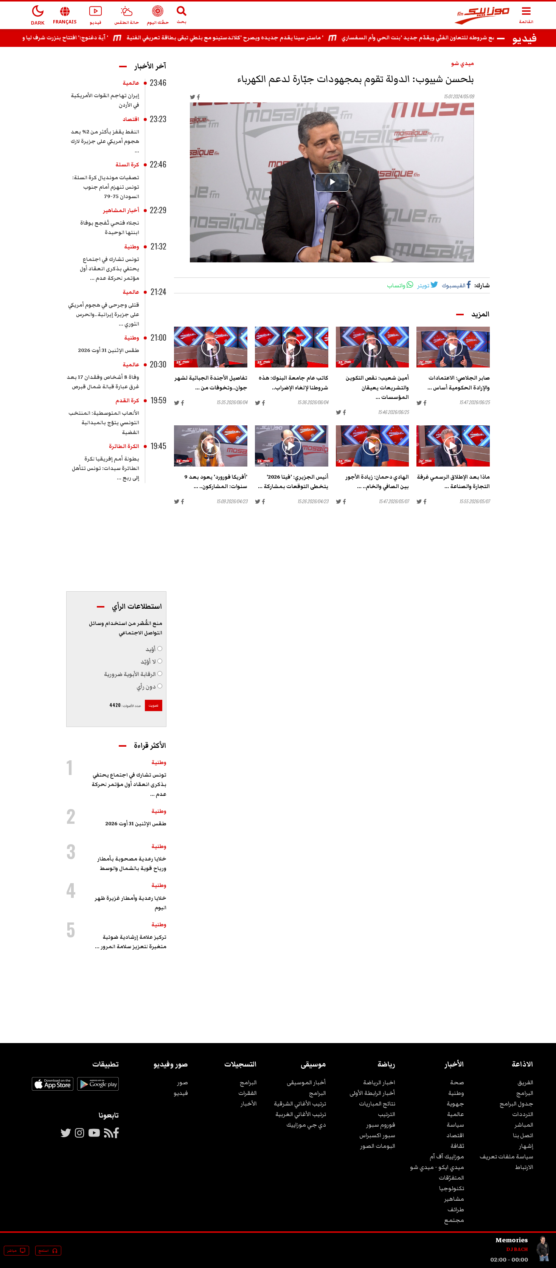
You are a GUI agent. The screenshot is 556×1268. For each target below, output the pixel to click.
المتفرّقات (451, 1177)
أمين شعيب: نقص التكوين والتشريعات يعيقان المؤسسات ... (377, 387)
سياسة (455, 1124)
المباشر (523, 1124)
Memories (511, 1240)
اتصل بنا (523, 1135)
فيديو (181, 1092)
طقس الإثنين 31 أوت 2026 (108, 350)
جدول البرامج (516, 1103)
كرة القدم (127, 401)
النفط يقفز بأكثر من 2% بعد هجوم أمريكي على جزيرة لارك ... (105, 141)
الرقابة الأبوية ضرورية (130, 674)
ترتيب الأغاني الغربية (300, 1114)
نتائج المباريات (377, 1103)
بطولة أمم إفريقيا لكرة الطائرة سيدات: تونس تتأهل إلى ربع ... (105, 468)
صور (182, 1082)
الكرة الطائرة (124, 446)
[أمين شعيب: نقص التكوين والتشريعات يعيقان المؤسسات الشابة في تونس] (372, 347)
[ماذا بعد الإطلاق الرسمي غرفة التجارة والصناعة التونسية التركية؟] (453, 446)
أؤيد (151, 649)
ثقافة (457, 1145)
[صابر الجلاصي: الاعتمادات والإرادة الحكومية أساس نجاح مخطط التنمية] (453, 347)
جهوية (455, 1103)
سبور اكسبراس (377, 1135)
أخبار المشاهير (121, 210)
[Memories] (543, 1259)
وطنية (131, 247)
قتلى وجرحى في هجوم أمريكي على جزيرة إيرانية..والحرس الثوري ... (103, 314)
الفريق (525, 1082)
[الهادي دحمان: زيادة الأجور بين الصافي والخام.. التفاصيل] (372, 446)
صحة (457, 1082)
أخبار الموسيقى (306, 1082)
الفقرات (247, 1092)
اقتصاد (131, 119)
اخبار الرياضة (379, 1082)
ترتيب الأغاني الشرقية (300, 1103)
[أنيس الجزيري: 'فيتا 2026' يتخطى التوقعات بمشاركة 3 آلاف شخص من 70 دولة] (291, 446)
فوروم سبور (380, 1124)
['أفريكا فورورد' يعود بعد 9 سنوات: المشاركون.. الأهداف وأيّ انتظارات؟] (210, 446)
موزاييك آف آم (447, 1156)
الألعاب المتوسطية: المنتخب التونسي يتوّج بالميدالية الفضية (103, 422)
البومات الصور (377, 1145)
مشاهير (454, 1198)
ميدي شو (462, 63)
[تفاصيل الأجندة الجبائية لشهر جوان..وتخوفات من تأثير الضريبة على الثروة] (210, 347)
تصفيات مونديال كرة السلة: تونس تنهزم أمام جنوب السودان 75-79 (105, 187)
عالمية (131, 83)
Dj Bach (517, 1249)
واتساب (396, 285)
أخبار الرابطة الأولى (372, 1092)
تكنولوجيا (451, 1188)
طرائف (455, 1209)
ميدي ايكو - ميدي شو (437, 1167)
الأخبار (249, 1103)
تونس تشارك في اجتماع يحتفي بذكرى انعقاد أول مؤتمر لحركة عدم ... (109, 268)
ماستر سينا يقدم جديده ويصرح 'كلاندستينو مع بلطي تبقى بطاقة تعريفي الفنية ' (260, 38)
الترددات (522, 1114)
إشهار (526, 1145)
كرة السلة (127, 165)
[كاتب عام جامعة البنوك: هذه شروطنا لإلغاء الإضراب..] (291, 347)
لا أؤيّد (148, 661)
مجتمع (454, 1220)
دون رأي (146, 686)
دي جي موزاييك (306, 1124)
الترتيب (386, 1114)
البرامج (524, 1092)
